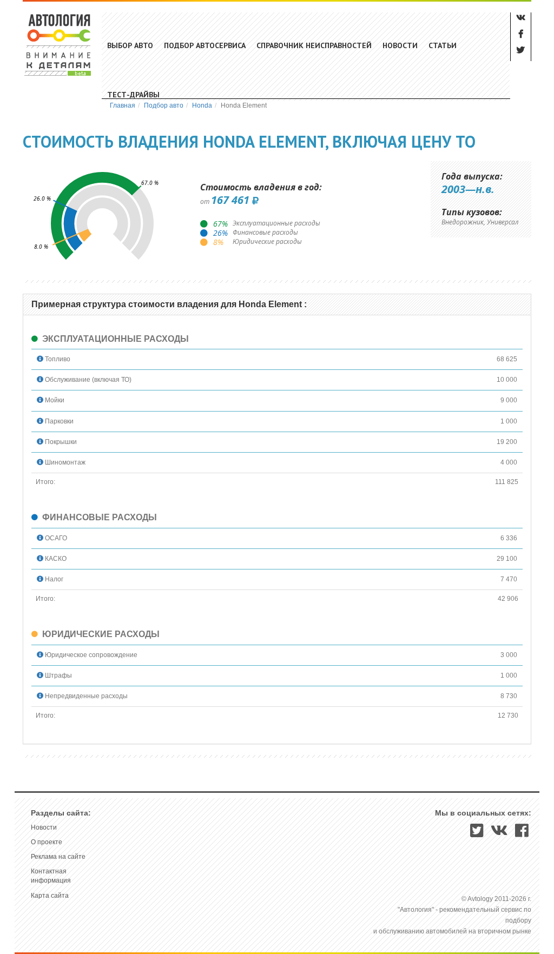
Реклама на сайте (58, 856)
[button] (40, 359)
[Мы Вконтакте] (499, 834)
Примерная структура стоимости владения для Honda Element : (169, 304)
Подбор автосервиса (205, 45)
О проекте (46, 842)
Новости (400, 45)
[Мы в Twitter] (477, 834)
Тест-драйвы (133, 95)
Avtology (58, 44)
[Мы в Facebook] (522, 834)
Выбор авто (130, 45)
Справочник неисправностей (314, 45)
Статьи (442, 45)
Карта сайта (50, 895)
